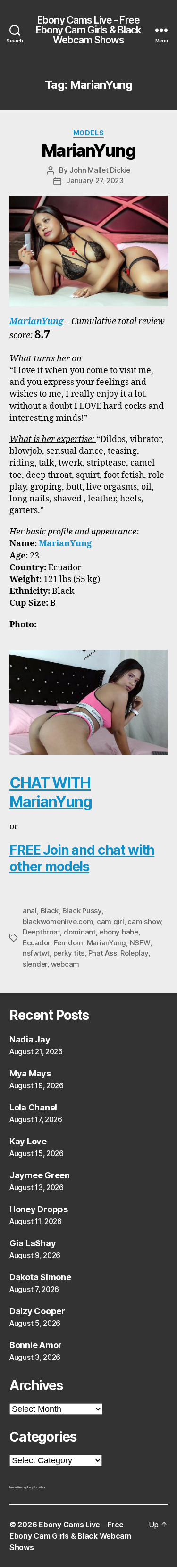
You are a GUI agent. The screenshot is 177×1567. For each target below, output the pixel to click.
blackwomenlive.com (58, 921)
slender (35, 963)
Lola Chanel (33, 1107)
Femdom (68, 942)
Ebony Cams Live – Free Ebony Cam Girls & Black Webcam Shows (70, 1536)
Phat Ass (102, 953)
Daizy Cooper (37, 1311)
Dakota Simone (40, 1277)
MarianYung (88, 150)
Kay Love (28, 1141)
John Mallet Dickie (99, 170)
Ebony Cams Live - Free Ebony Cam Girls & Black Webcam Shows (89, 30)
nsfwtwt (36, 953)
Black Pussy (81, 910)
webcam (65, 963)
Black (50, 910)
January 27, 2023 (95, 180)
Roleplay (134, 953)
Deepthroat (41, 931)
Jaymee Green (39, 1175)
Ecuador (36, 942)
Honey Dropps (38, 1209)
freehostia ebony (18, 1487)
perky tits (68, 953)
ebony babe (118, 931)
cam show (144, 921)
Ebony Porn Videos (36, 1487)
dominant (80, 931)
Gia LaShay (32, 1243)
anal (30, 910)
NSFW (140, 942)
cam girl (110, 921)
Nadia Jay (30, 1039)
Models (88, 133)
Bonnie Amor (35, 1345)
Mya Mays (30, 1073)
